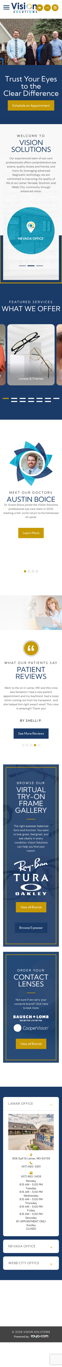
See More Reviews (31, 733)
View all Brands (31, 907)
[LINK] (11, 205)
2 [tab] (31, 265)
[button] (6, 398)
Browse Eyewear (31, 928)
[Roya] (39, 1336)
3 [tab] (39, 265)
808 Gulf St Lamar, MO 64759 (31, 1158)
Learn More (31, 533)
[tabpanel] (31, 231)
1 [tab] (22, 265)
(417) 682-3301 (31, 1166)
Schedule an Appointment (31, 105)
